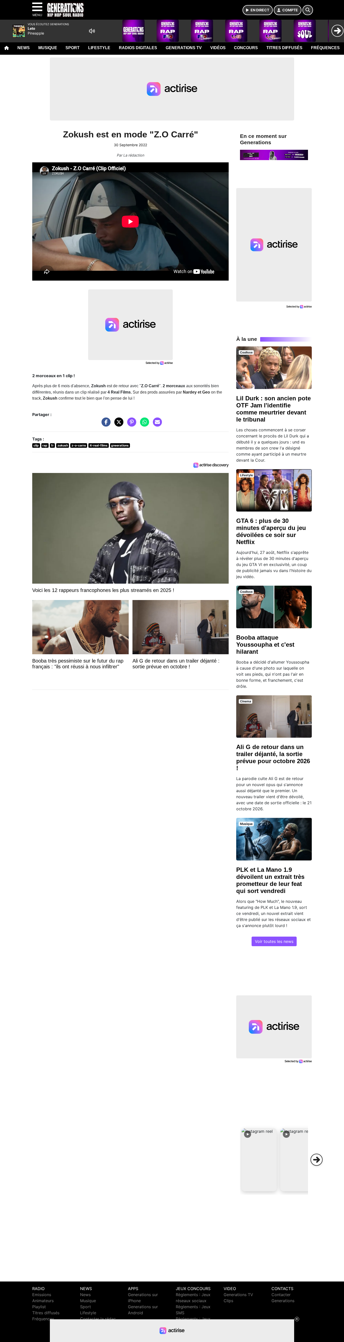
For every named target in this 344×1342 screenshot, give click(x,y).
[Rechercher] (307, 10)
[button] (259, 1159)
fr (52, 445)
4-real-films (99, 445)
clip (36, 445)
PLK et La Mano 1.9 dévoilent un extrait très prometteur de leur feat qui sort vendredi (270, 880)
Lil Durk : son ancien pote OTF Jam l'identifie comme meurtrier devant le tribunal (273, 409)
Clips (228, 1300)
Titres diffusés (284, 48)
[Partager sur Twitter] (117, 424)
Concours (246, 48)
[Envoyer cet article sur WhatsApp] (143, 424)
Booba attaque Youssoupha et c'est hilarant (265, 644)
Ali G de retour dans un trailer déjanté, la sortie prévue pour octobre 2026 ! (273, 757)
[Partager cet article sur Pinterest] (130, 424)
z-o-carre (79, 445)
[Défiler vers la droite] (317, 1160)
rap (44, 445)
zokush (62, 445)
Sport (72, 48)
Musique (47, 48)
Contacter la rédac (98, 1318)
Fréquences (325, 48)
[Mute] (92, 31)
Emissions (41, 1294)
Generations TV (184, 48)
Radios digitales (138, 48)
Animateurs (43, 1300)
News (23, 48)
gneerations (120, 445)
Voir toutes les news (274, 941)
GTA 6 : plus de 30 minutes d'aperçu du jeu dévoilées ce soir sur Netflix (271, 531)
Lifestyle (99, 48)
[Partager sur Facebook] (105, 424)
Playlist (39, 1306)
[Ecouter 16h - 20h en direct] (274, 154)
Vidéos (218, 48)
